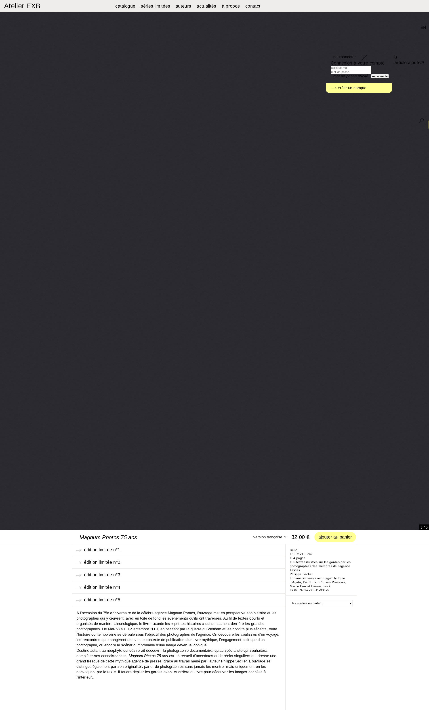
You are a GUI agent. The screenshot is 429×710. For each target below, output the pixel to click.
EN (423, 27)
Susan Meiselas (333, 582)
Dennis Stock (321, 586)
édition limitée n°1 (100, 549)
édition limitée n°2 (100, 562)
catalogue (125, 6)
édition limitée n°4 (100, 587)
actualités (206, 6)
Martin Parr (298, 586)
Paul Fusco (311, 582)
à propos (231, 6)
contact (252, 6)
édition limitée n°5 (100, 599)
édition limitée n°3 (100, 574)
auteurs (183, 6)
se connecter (344, 57)
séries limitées (155, 6)
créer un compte (351, 88)
